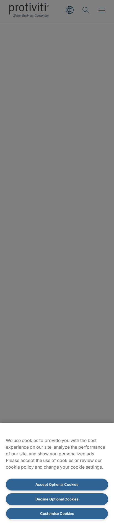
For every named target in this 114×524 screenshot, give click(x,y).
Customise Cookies (57, 513)
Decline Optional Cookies (57, 499)
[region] (57, 473)
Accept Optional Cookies (56, 484)
